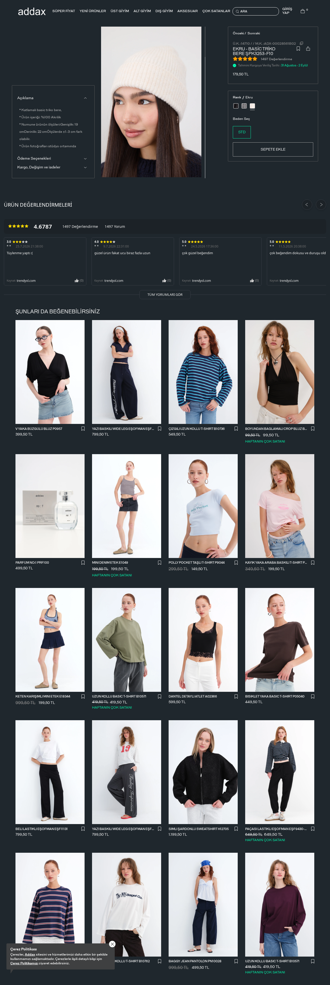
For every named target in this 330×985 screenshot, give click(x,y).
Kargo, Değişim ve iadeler (38, 167)
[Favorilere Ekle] (298, 50)
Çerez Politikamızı (24, 963)
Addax (30, 954)
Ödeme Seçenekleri (34, 158)
